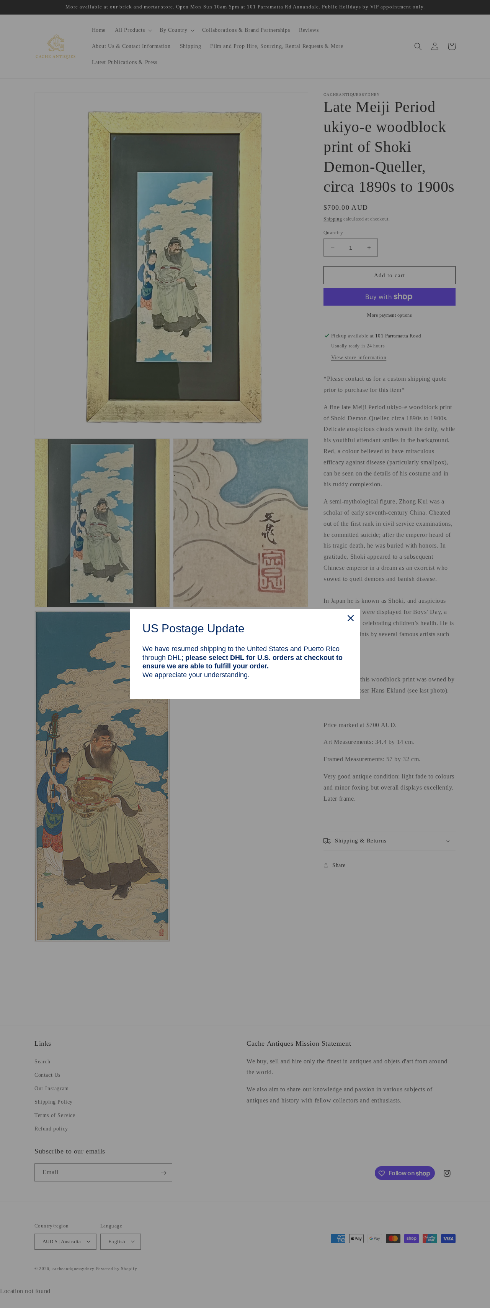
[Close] (350, 618)
